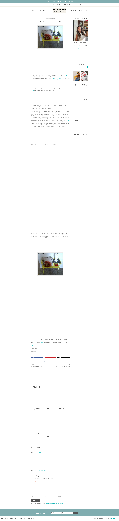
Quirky (45, 88)
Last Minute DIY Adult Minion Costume (76, 84)
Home (47, 18)
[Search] (85, 67)
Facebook (56, 79)
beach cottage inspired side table (38, 79)
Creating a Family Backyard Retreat (63, 365)
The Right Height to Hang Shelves (84, 100)
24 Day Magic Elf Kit (12, 518)
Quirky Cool (66, 75)
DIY (33, 90)
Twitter (64, 79)
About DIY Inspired (30, 518)
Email (46, 496)
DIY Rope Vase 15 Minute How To (37, 433)
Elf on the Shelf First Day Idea (84, 119)
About (25, 518)
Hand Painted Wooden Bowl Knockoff (38, 365)
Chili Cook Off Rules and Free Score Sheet (84, 84)
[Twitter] (77, 10)
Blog (44, 10)
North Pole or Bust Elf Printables (84, 135)
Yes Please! (71, 1)
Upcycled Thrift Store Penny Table (62, 408)
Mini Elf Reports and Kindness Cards (76, 119)
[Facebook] (71, 10)
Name (32, 496)
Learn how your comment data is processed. (54, 503)
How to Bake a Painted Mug (76, 100)
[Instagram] (73, 10)
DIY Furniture (52, 18)
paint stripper (67, 120)
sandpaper (67, 118)
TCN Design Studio (114, 518)
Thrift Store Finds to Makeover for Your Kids (38, 408)
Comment (33, 481)
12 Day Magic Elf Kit (4, 518)
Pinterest (53, 79)
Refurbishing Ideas (34, 360)
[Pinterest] (75, 10)
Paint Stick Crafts (62, 432)
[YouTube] (79, 10)
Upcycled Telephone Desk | (40, 470)
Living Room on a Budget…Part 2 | (42, 452)
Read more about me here (81, 48)
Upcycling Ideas (41, 360)
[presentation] (38, 397)
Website (59, 496)
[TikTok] (81, 10)
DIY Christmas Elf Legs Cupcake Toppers (76, 135)
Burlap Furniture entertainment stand (59, 78)
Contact (39, 10)
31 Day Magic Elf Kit (20, 518)
